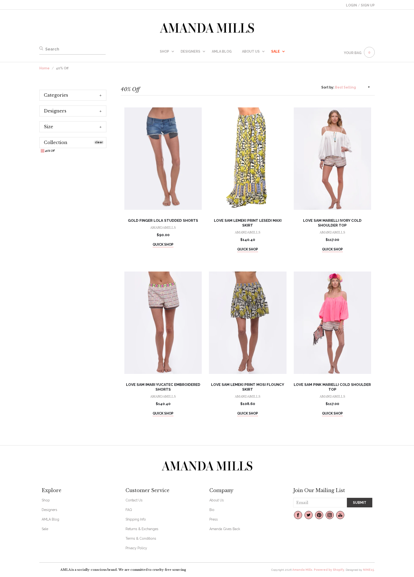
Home (44, 68)
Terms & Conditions (141, 538)
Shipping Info (136, 519)
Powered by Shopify (329, 569)
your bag (353, 53)
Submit (359, 503)
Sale (45, 529)
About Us (251, 51)
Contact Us (134, 500)
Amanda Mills (302, 569)
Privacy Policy (136, 548)
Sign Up (368, 5)
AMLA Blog (222, 51)
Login (351, 5)
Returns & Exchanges (142, 529)
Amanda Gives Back (224, 529)
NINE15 (368, 569)
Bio (211, 510)
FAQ (129, 510)
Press (213, 519)
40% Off (49, 150)
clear (99, 142)
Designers (190, 51)
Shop (164, 51)
